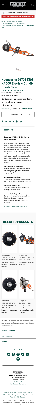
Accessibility (21, 395)
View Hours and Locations (18, 384)
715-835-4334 (18, 382)
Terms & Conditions (10, 393)
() (33, 5)
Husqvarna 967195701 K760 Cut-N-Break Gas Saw (26, 257)
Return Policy (12, 395)
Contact (22, 397)
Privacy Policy (21, 393)
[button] (26, 108)
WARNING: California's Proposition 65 (15, 206)
